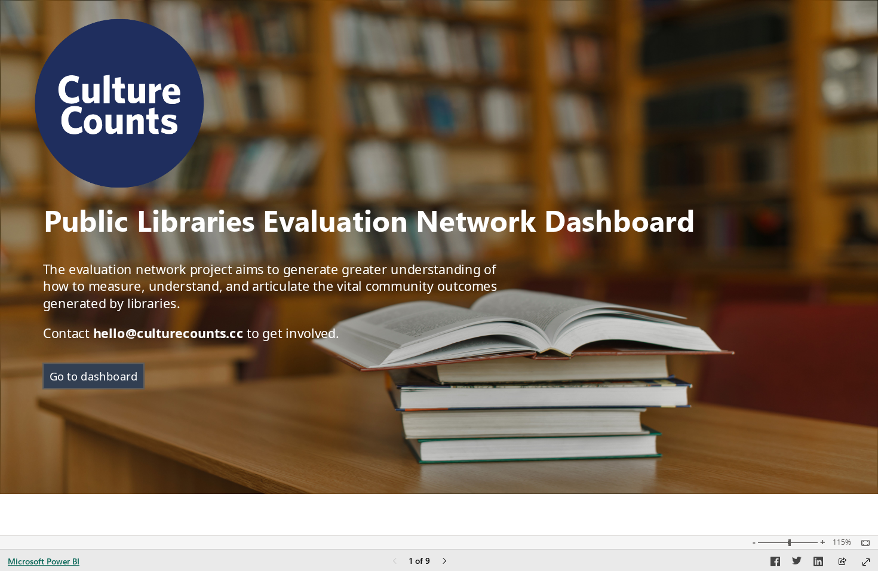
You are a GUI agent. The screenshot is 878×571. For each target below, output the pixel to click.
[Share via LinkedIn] (818, 563)
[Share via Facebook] (775, 563)
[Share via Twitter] (797, 563)
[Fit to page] (862, 543)
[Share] (842, 562)
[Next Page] (444, 562)
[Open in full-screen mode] (866, 562)
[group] (387, 222)
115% (842, 542)
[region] (439, 247)
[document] (387, 221)
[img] (119, 103)
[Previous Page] (395, 562)
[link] (93, 376)
